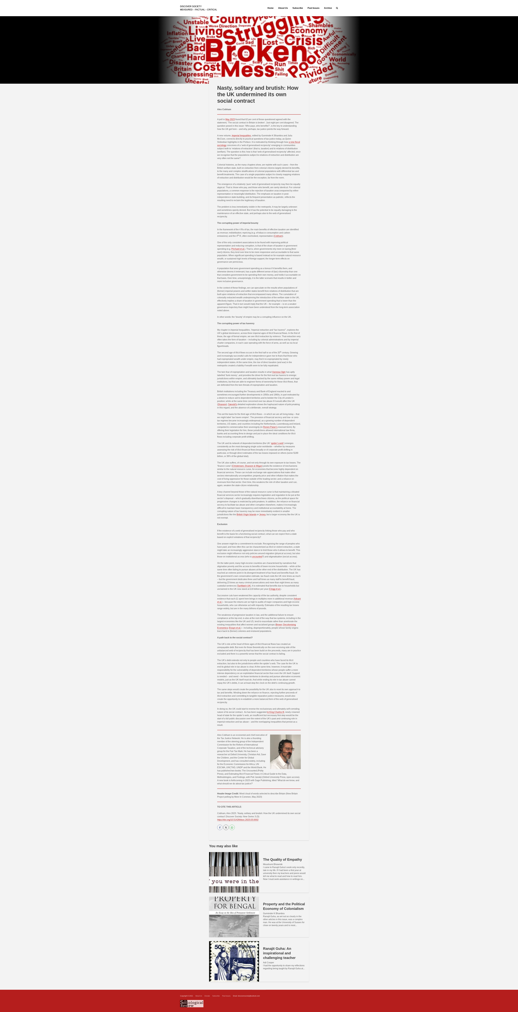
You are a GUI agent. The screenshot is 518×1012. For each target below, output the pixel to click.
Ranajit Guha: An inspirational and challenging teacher (279, 953)
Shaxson (222, 404)
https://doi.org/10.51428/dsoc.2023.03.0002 (237, 820)
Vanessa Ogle (279, 372)
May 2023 (230, 119)
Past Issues (313, 8)
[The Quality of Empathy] (234, 872)
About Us (283, 8)
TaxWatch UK (243, 586)
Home (270, 8)
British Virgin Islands (246, 514)
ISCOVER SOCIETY (191, 6)
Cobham (278, 236)
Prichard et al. (238, 249)
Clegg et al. (274, 589)
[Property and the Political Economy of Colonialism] (234, 917)
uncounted (257, 556)
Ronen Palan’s (270, 427)
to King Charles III (275, 712)
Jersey (262, 514)
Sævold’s (232, 404)
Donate (207, 996)
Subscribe (297, 8)
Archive (328, 8)
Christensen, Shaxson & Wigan (247, 466)
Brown (279, 624)
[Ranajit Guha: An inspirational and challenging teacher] (234, 961)
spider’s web (277, 443)
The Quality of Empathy (282, 859)
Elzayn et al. (235, 628)
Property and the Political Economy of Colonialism (284, 906)
